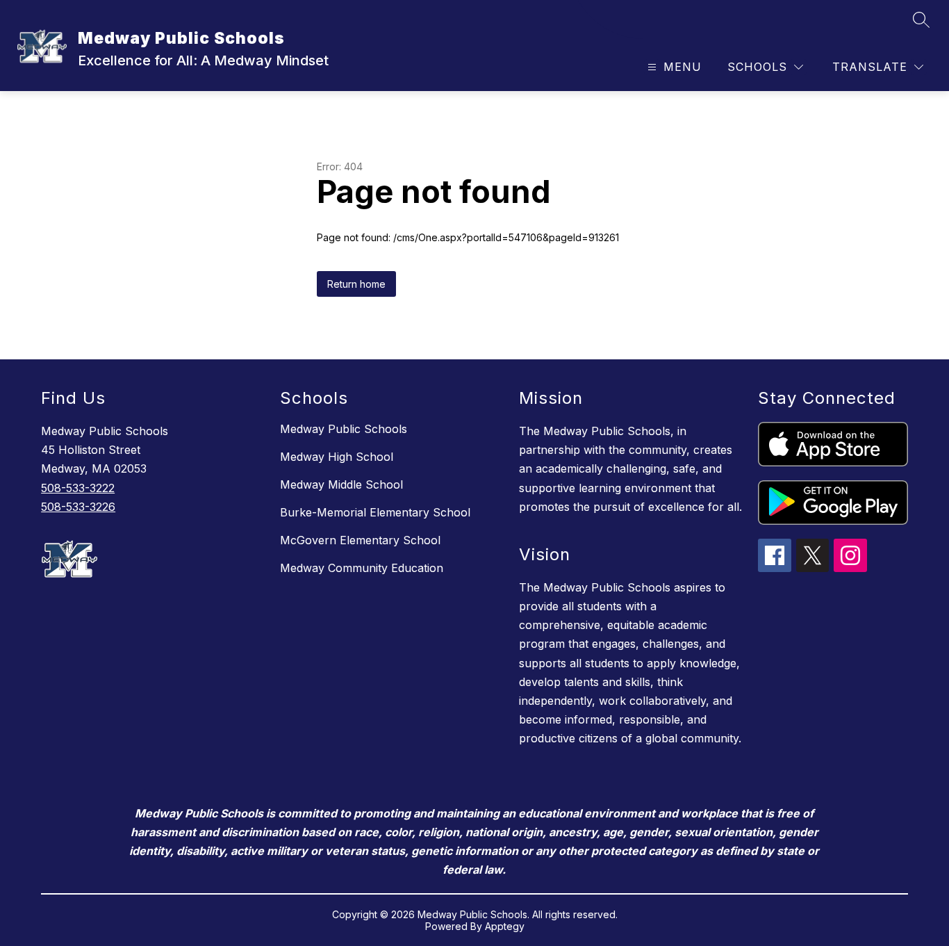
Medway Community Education (361, 568)
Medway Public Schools (343, 429)
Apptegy (505, 926)
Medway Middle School (341, 484)
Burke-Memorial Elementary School (375, 512)
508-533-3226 (78, 507)
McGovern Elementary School (360, 540)
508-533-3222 (78, 488)
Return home (356, 284)
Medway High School (336, 457)
